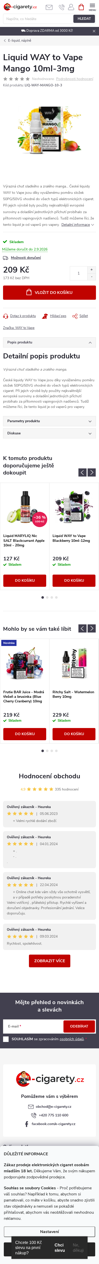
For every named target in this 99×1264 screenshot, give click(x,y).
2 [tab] (47, 597)
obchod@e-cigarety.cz (53, 1106)
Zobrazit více (49, 961)
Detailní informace (75, 224)
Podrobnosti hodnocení (74, 79)
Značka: (19, 328)
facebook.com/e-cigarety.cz (53, 1123)
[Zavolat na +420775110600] (62, 7)
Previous (82, 472)
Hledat (84, 19)
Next (92, 472)
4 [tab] (56, 597)
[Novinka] (24, 663)
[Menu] (92, 6)
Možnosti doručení (26, 257)
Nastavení (49, 1232)
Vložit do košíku (54, 292)
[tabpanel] (25, 536)
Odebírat (79, 1026)
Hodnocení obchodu (49, 776)
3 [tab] (52, 597)
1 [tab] (42, 597)
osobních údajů (72, 1039)
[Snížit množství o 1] (91, 276)
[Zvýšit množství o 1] (91, 269)
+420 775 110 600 (53, 1115)
